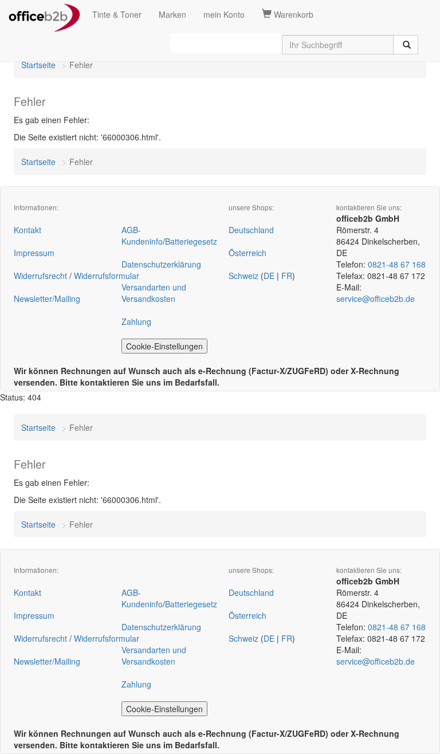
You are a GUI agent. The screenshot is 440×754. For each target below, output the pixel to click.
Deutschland (251, 229)
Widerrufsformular (106, 275)
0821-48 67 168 (397, 264)
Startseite (38, 64)
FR (286, 275)
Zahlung (136, 321)
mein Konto (224, 14)
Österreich (247, 252)
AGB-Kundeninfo (142, 235)
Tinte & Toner (117, 14)
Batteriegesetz (191, 241)
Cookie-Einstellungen (164, 346)
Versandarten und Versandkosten (153, 292)
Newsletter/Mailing (47, 298)
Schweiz (243, 275)
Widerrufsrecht (40, 275)
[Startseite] (44, 14)
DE (269, 275)
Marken (172, 14)
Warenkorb (292, 14)
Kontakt (27, 229)
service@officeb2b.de (375, 298)
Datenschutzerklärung (161, 264)
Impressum (34, 252)
